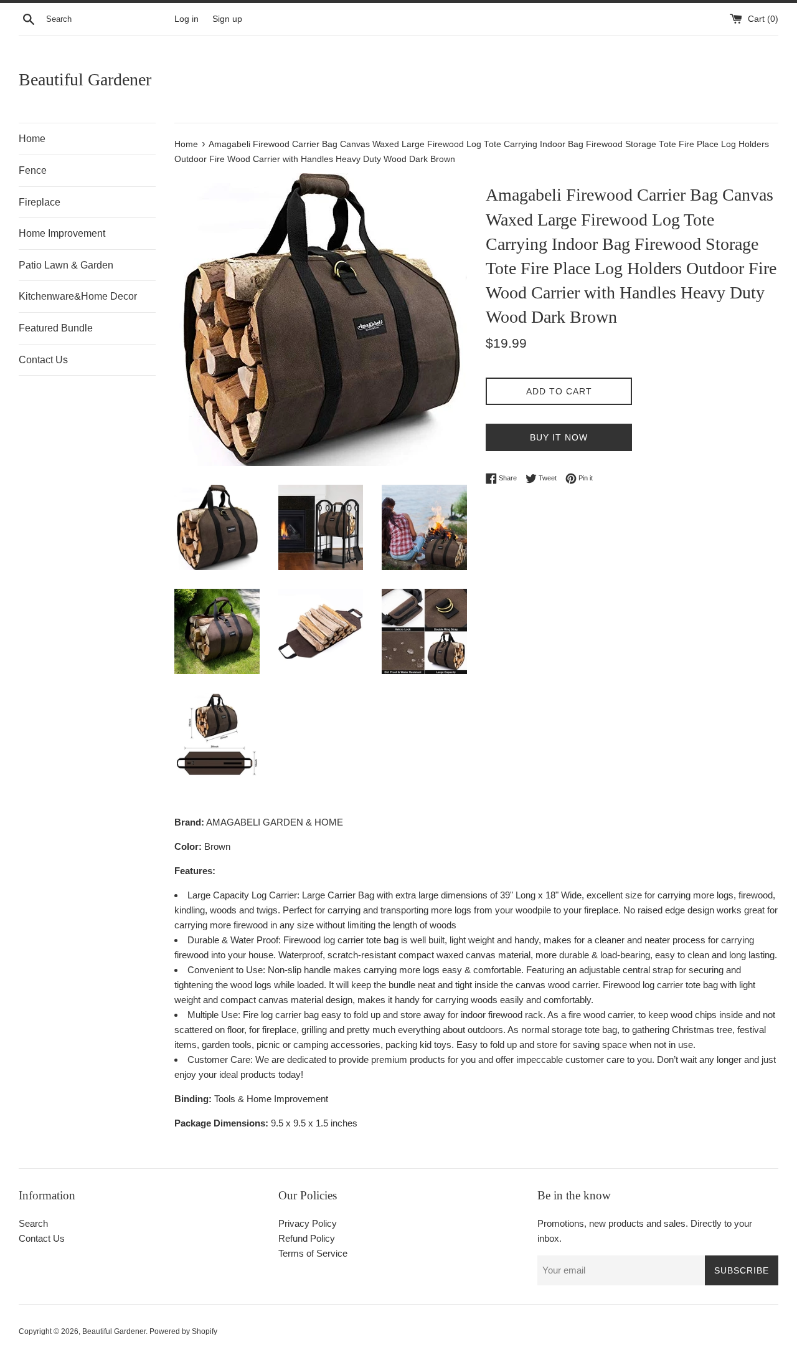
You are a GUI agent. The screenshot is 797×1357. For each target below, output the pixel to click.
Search (33, 1223)
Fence (33, 170)
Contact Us (43, 360)
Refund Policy (306, 1238)
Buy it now (559, 437)
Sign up (227, 19)
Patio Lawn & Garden (66, 265)
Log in (186, 19)
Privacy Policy (307, 1223)
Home (32, 138)
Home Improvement (62, 233)
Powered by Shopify (183, 1331)
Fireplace (39, 202)
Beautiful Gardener (85, 79)
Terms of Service (312, 1253)
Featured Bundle (56, 328)
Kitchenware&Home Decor (78, 296)
